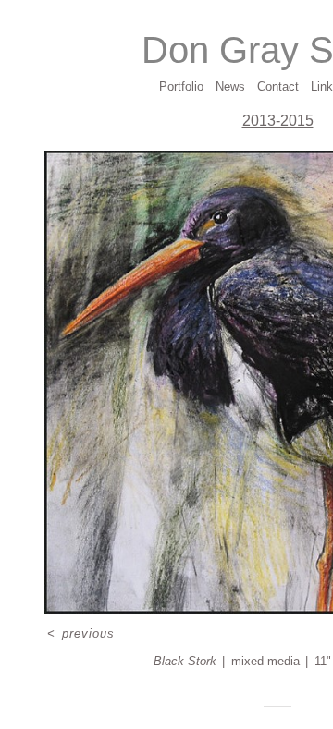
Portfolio (181, 86)
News (230, 86)
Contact (278, 86)
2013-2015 (278, 120)
